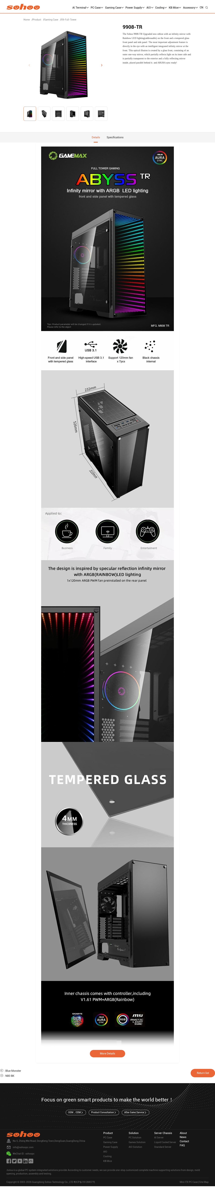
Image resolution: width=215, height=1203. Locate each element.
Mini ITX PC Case (189, 1182)
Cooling (159, 7)
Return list (203, 1073)
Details (96, 137)
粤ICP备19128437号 (84, 1182)
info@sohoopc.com (23, 1147)
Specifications (115, 137)
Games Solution (137, 1142)
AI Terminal (79, 7)
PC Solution (135, 1137)
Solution (134, 1133)
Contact (184, 1141)
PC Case (96, 7)
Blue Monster (13, 1070)
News (183, 1137)
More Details (107, 1053)
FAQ (182, 1145)
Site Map (204, 1182)
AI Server (159, 1137)
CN (201, 7)
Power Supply (133, 7)
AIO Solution (135, 1147)
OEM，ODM (74, 1112)
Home (27, 19)
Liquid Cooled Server (165, 1142)
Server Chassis (163, 1133)
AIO (148, 7)
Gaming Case (113, 7)
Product (37, 19)
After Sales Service (134, 1112)
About (183, 1133)
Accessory (189, 7)
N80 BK (9, 1075)
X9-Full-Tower (68, 19)
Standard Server (162, 1147)
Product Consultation (102, 1112)
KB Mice (174, 7)
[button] (101, 65)
